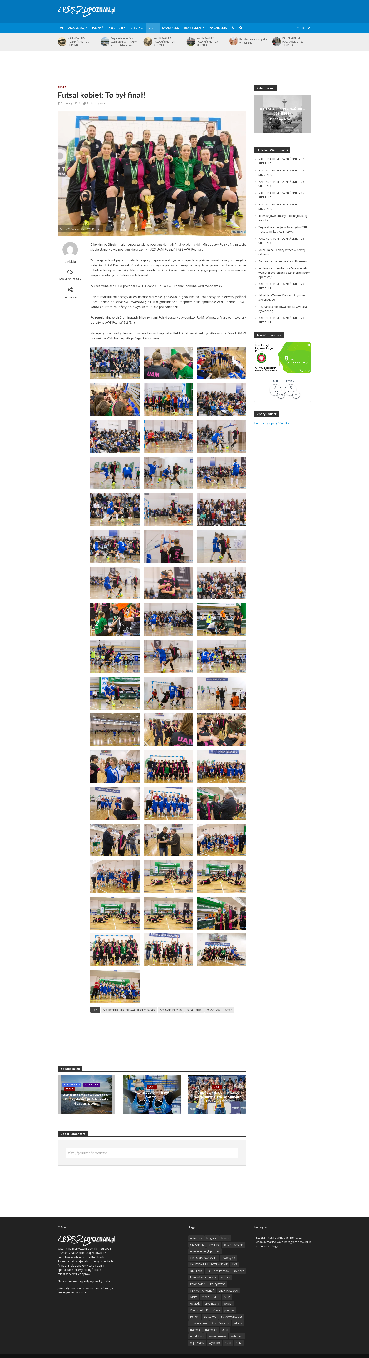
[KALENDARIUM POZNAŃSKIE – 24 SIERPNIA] (105, 41)
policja (228, 1303)
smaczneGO (170, 28)
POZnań (98, 28)
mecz (205, 1297)
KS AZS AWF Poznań (219, 1009)
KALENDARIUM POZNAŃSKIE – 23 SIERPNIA (164, 42)
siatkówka (210, 1316)
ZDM (228, 1343)
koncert (225, 1277)
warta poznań (217, 1336)
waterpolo (237, 1336)
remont (194, 1316)
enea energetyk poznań (205, 1251)
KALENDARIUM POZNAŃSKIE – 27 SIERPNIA (250, 42)
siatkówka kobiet (231, 1316)
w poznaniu (197, 1343)
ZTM (239, 1343)
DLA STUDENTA (194, 28)
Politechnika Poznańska (205, 1310)
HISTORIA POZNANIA (203, 1258)
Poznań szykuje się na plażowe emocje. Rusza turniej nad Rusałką (217, 1094)
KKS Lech (196, 1271)
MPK (216, 1297)
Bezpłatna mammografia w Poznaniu (210, 41)
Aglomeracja (77, 28)
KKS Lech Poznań (218, 1271)
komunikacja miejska (203, 1277)
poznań (229, 1310)
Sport (152, 28)
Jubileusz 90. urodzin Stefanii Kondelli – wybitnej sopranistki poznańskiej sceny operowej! (284, 272)
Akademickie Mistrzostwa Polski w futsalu (129, 1009)
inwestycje (228, 1258)
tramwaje (211, 1329)
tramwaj (195, 1329)
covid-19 (213, 1245)
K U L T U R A (117, 28)
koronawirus (198, 1284)
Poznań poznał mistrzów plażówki (152, 1094)
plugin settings (269, 1246)
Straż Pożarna (220, 1323)
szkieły (238, 1323)
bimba (225, 1238)
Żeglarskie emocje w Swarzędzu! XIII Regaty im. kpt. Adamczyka (81, 42)
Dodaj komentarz (70, 278)
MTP (227, 1297)
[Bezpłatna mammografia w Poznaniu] (190, 41)
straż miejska (198, 1323)
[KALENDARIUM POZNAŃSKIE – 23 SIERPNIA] (148, 41)
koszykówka (217, 1284)
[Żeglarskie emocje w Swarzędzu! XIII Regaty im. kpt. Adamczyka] (62, 41)
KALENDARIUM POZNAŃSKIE (209, 1264)
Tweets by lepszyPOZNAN (271, 423)
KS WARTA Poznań (202, 1290)
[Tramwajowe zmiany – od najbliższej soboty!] (276, 41)
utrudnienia (197, 1336)
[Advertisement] (184, 63)
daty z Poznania (233, 1245)
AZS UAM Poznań (171, 1009)
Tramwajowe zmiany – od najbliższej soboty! (296, 41)
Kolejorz (238, 1271)
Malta (193, 1297)
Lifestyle (136, 28)
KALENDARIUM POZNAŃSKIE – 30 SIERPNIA (282, 111)
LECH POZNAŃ (228, 1290)
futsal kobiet (194, 1009)
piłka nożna (212, 1303)
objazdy (195, 1303)
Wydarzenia (218, 28)
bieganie (211, 1238)
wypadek (214, 1343)
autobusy (196, 1238)
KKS (234, 1264)
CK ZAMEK (197, 1245)
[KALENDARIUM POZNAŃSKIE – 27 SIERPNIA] (233, 41)
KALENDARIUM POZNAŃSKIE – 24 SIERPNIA (121, 42)
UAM (225, 1329)
